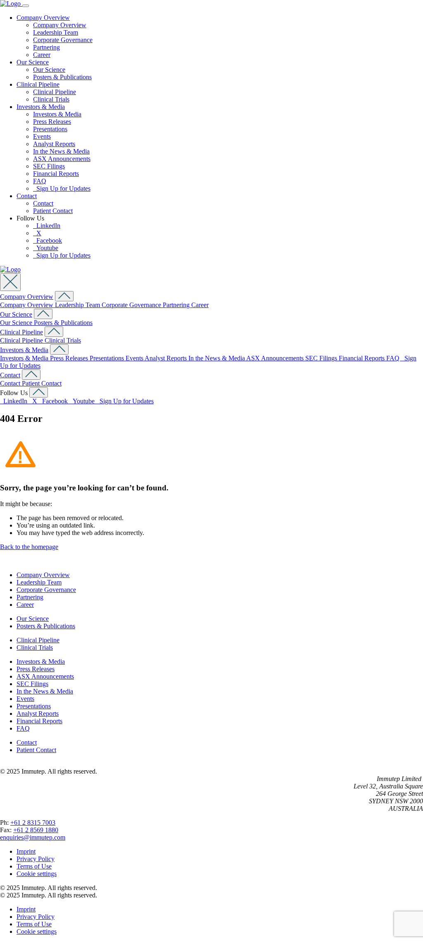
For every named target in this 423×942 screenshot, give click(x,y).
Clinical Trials (51, 99)
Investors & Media (41, 106)
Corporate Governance (63, 39)
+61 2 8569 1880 (35, 829)
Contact (27, 195)
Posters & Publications (62, 76)
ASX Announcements (61, 158)
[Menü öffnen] (25, 6)
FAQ (39, 181)
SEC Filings (49, 166)
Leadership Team (55, 32)
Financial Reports (56, 173)
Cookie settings (37, 873)
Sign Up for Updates (61, 188)
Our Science (33, 62)
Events (42, 136)
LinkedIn (46, 225)
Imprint (26, 851)
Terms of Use (34, 866)
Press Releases (52, 121)
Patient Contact (53, 210)
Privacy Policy (36, 858)
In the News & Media (61, 151)
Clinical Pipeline (38, 84)
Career (41, 54)
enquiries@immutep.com (32, 837)
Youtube (45, 247)
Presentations (50, 129)
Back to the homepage (29, 546)
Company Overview (43, 17)
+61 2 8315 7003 (32, 822)
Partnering (46, 47)
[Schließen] (10, 282)
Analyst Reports (54, 143)
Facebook (47, 240)
